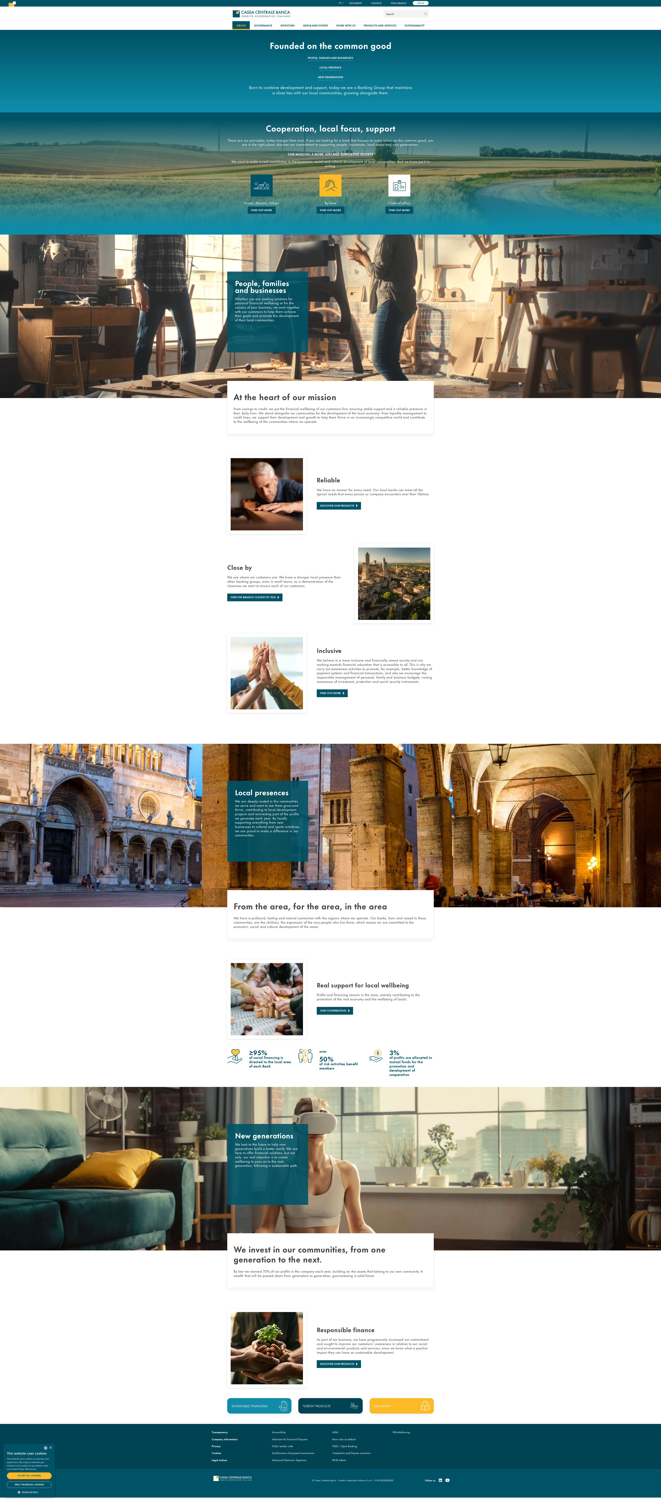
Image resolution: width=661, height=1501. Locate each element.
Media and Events (315, 25)
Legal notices (219, 1460)
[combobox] (45, 1448)
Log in (420, 3)
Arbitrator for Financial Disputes (290, 1439)
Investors (287, 25)
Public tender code (282, 1446)
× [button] (50, 1447)
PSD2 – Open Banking (344, 1446)
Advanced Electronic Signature (289, 1460)
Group (241, 25)
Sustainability (414, 25)
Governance (263, 25)
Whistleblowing (401, 1432)
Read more (30, 1469)
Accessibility (279, 1432)
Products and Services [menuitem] (380, 25)
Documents (355, 3)
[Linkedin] (440, 1480)
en (340, 2)
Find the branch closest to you (253, 597)
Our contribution (333, 1010)
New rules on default (344, 1439)
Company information (225, 1439)
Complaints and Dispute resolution (351, 1453)
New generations (330, 77)
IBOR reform (339, 1460)
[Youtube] (447, 1480)
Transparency (220, 1432)
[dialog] (29, 1471)
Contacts (376, 3)
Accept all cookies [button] (29, 1475)
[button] (29, 1492)
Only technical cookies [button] (29, 1484)
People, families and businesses (330, 58)
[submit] (426, 14)
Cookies (216, 1453)
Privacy (216, 1446)
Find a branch (398, 3)
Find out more (261, 210)
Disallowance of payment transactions (293, 1453)
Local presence (330, 67)
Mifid (335, 1432)
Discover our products (337, 506)
